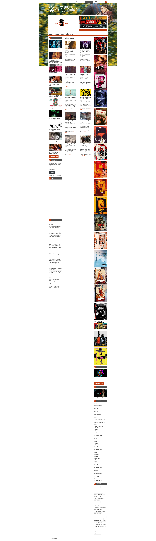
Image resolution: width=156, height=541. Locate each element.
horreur (103, 511)
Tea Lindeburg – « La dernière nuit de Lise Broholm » (69, 51)
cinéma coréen (97, 505)
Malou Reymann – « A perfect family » (84, 75)
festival (103, 528)
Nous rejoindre (90, 1)
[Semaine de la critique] (78, 9)
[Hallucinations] (100, 106)
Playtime (96, 456)
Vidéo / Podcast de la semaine (100, 419)
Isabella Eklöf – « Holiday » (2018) (70, 98)
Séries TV (96, 417)
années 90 (102, 487)
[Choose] (100, 71)
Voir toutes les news (53, 156)
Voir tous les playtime (98, 383)
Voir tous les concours (93, 30)
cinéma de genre (97, 500)
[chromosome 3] (100, 124)
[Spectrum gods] (100, 266)
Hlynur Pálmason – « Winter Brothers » (85, 121)
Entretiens (96, 408)
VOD (95, 478)
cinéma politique (103, 507)
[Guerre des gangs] (100, 213)
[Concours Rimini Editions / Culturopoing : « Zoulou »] (93, 18)
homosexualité (97, 487)
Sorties (96, 440)
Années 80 (104, 520)
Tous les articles (50, 1)
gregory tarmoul (52, 235)
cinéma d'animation (97, 513)
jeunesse (95, 494)
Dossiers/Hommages (98, 405)
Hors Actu (96, 447)
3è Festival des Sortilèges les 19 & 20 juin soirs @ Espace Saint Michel (55, 107)
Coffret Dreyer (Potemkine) (70, 144)
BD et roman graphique (99, 426)
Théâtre (96, 475)
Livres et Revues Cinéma (99, 413)
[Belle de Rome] (100, 160)
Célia (50, 223)
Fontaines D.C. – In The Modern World (100, 397)
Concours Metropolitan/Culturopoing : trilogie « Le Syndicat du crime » (55, 282)
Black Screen (51, 226)
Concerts (96, 443)
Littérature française (98, 436)
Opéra (96, 469)
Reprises (96, 416)
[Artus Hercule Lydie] (100, 284)
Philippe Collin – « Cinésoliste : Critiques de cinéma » (55, 227)
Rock (104, 494)
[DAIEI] (100, 347)
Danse (96, 461)
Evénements (97, 410)
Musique (57, 34)
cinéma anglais (101, 498)
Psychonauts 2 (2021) (97, 378)
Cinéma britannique (97, 520)
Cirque (96, 459)
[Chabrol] (100, 248)
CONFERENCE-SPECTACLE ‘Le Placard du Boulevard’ (55, 73)
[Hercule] (100, 301)
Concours (62, 1)
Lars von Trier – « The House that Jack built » (69, 121)
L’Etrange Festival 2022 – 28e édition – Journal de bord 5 (85, 51)
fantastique (96, 515)
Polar (96, 438)
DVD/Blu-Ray (97, 407)
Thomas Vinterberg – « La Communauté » (85, 144)
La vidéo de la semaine (98, 449)
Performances (97, 472)
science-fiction (97, 518)
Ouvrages (96, 470)
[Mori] (100, 319)
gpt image (51, 275)
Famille (101, 496)
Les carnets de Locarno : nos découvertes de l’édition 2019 (85, 99)
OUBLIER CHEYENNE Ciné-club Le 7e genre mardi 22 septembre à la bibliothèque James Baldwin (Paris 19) (55, 61)
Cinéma (51, 34)
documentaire (103, 524)
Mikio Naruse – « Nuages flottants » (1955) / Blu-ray (55, 141)
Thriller (95, 526)
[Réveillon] (100, 53)
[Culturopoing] (60, 28)
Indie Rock (100, 492)
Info (96, 2)
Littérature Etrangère (98, 435)
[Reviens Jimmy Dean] (100, 89)
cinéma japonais (97, 524)
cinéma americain (97, 533)
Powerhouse (96, 509)
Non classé (96, 454)
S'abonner (52, 172)
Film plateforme (97, 421)
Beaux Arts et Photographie (99, 427)
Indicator (102, 505)
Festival (96, 411)
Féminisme (102, 490)
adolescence (96, 507)
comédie (95, 522)
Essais (96, 432)
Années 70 (100, 522)
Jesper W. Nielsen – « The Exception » (70, 75)
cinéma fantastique (97, 528)
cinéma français (97, 531)
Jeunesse (96, 433)
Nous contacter (79, 1)
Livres (62, 34)
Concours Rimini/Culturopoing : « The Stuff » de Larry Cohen (55, 268)
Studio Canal (96, 490)
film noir (95, 492)
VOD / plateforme (98, 480)
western (95, 498)
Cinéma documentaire (102, 526)
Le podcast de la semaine (99, 423)
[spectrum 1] (100, 365)
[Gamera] (100, 231)
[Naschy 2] (100, 195)
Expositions (97, 465)
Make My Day (96, 496)
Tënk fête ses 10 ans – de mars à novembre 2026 (54, 130)
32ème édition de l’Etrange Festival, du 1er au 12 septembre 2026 (55, 49)
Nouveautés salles (98, 414)
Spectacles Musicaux (98, 473)
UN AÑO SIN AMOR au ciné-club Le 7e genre (55, 84)
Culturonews (57, 1)
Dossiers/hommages (98, 444)
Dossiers (96, 429)
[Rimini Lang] (100, 329)
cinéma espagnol (103, 515)
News (95, 452)
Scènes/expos (69, 34)
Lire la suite (69, 63)
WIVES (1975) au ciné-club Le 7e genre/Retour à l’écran (54, 153)
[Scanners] (100, 142)
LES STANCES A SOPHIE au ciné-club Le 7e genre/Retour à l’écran (55, 96)
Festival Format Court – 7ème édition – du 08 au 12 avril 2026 (55, 119)
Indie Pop (100, 494)
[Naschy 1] (100, 177)
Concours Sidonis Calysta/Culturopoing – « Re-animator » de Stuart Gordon (55, 232)
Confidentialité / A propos (70, 1)
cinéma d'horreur (97, 511)
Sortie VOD (96, 477)
